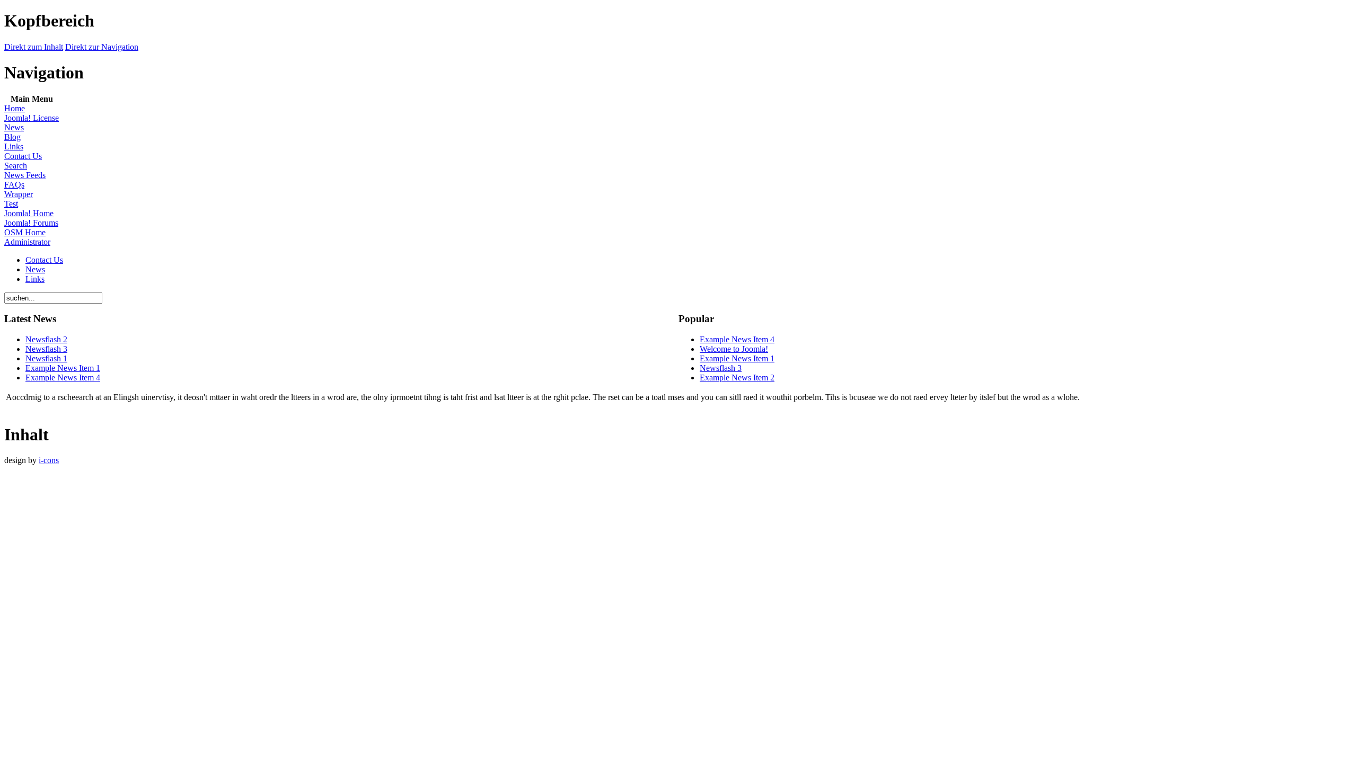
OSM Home (25, 232)
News (14, 127)
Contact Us (23, 156)
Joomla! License (31, 117)
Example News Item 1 (62, 367)
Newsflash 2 (46, 339)
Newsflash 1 (46, 358)
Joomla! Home (29, 213)
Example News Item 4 (62, 377)
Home (14, 108)
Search (15, 165)
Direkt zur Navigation (101, 46)
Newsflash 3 (46, 348)
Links (13, 146)
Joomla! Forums (31, 222)
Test (11, 203)
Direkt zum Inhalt (33, 46)
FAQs (14, 184)
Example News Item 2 (737, 377)
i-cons (49, 460)
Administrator (27, 241)
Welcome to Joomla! (734, 348)
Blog (12, 136)
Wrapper (18, 194)
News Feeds (25, 175)
